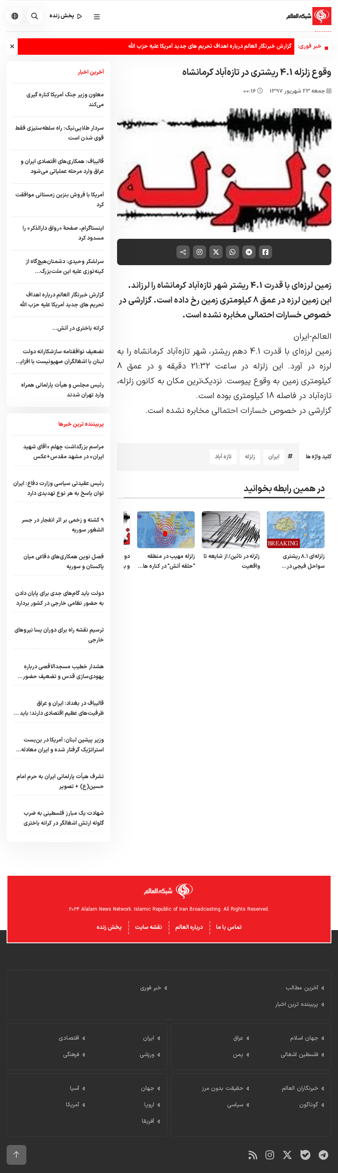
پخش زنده (109, 927)
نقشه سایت (148, 927)
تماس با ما (229, 927)
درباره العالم (189, 927)
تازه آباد (223, 456)
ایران (273, 456)
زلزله (250, 456)
